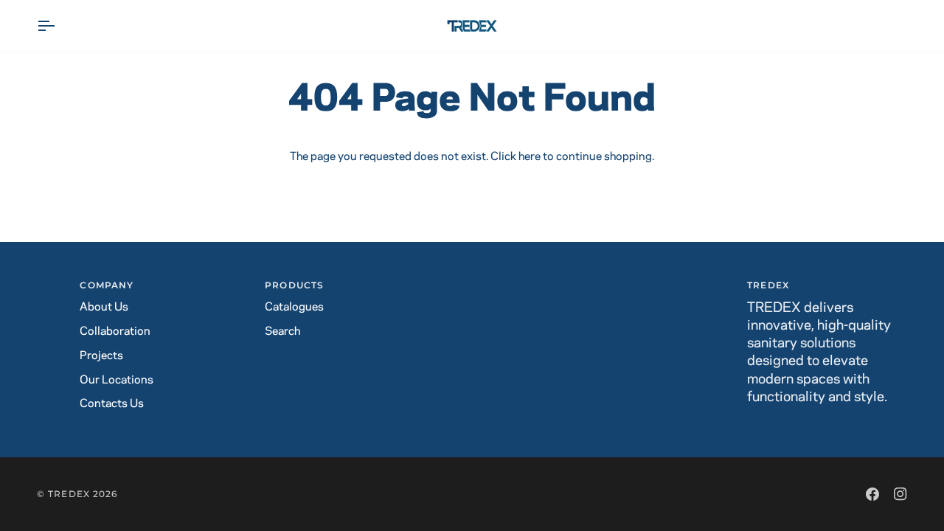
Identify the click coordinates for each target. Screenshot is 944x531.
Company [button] (106, 285)
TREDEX (69, 493)
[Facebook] (872, 494)
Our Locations (116, 380)
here (529, 156)
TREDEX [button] (768, 285)
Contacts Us (112, 403)
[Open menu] (59, 26)
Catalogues (294, 307)
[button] (472, 282)
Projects (101, 355)
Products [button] (294, 285)
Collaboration (115, 331)
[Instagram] (900, 494)
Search (282, 331)
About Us (104, 307)
